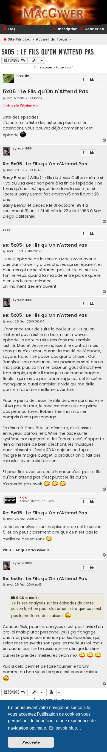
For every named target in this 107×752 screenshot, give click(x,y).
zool (6, 230)
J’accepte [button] (31, 742)
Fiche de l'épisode (20, 106)
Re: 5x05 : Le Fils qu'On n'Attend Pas (45, 164)
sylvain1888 (22, 148)
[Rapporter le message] (83, 80)
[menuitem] (9, 29)
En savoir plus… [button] (65, 728)
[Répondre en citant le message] (91, 80)
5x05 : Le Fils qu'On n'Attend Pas (47, 52)
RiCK (23, 497)
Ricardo (22, 75)
